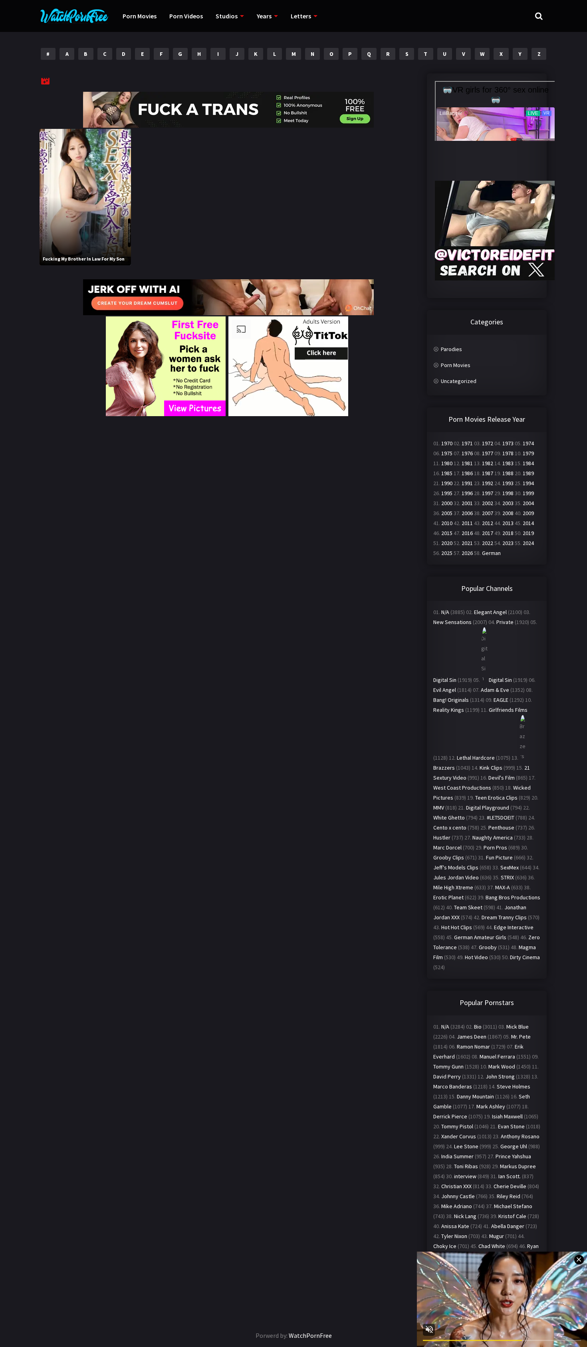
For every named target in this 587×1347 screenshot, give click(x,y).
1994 (528, 483)
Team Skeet (468, 907)
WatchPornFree (310, 1335)
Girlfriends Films (508, 709)
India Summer (457, 1156)
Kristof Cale (512, 1216)
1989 (528, 473)
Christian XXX (456, 1186)
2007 (487, 513)
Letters (301, 16)
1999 (528, 493)
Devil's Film (501, 777)
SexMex (509, 867)
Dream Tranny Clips (504, 917)
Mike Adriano (456, 1206)
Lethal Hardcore (476, 757)
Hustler (441, 837)
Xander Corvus (458, 1136)
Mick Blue (517, 1026)
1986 (467, 473)
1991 (467, 483)
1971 (467, 443)
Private (505, 622)
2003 (508, 503)
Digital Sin (444, 679)
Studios (227, 16)
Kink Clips (491, 767)
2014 (528, 523)
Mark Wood (501, 1066)
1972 (487, 443)
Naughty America (492, 837)
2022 (487, 543)
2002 (487, 503)
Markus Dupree (518, 1166)
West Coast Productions (462, 787)
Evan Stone (511, 1126)
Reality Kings (448, 709)
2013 (508, 523)
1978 (508, 453)
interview (465, 1176)
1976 (467, 453)
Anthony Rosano (520, 1136)
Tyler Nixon (454, 1236)
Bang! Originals (451, 699)
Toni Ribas (466, 1166)
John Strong (500, 1076)
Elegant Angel (490, 612)
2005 (446, 513)
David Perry (447, 1076)
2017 (487, 533)
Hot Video (476, 957)
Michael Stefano (513, 1206)
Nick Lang (465, 1216)
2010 (446, 523)
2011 (467, 523)
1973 (508, 443)
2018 (508, 533)
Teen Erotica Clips (496, 797)
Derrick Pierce (450, 1116)
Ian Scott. (509, 1176)
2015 (446, 533)
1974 (528, 443)
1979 (528, 453)
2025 (446, 553)
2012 (487, 523)
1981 (467, 463)
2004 (528, 503)
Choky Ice (444, 1246)
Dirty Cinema (525, 957)
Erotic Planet (448, 897)
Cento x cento (449, 827)
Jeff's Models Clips (455, 867)
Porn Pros (495, 847)
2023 (508, 543)
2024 (528, 543)
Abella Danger (507, 1226)
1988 (508, 473)
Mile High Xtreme (453, 887)
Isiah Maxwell (507, 1116)
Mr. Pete (521, 1036)
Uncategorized (458, 381)
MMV (438, 807)
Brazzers (444, 767)
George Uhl (513, 1146)
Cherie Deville (510, 1186)
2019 (528, 533)
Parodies (451, 349)
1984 (528, 463)
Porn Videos (186, 16)
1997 (487, 493)
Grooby (488, 947)
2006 (467, 513)
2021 (467, 543)
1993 (508, 483)
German (491, 553)
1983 (508, 463)
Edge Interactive (513, 927)
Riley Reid (508, 1196)
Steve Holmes (513, 1086)
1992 (487, 483)
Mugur (496, 1236)
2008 (508, 513)
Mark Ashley (490, 1106)
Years (264, 16)
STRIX (507, 877)
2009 (528, 513)
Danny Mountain (475, 1096)
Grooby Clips (448, 857)
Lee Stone (466, 1146)
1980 (446, 463)
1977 (487, 453)
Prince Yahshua (513, 1156)
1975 (446, 453)
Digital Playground (487, 807)
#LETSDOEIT (500, 817)
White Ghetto (449, 817)
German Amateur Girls (480, 937)
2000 (446, 503)
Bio (478, 1026)
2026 (467, 553)
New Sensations (452, 622)
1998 (508, 493)
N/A (445, 612)
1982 (487, 463)
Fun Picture (499, 857)
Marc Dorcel (447, 847)
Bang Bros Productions (513, 897)
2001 (467, 503)
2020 (446, 543)
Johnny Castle (458, 1196)
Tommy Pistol (457, 1126)
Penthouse (501, 827)
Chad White (491, 1246)
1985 (446, 473)
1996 (467, 493)
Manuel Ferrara (497, 1056)
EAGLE (501, 699)
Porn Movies (140, 16)
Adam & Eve (495, 689)
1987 (487, 473)
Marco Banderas (452, 1086)
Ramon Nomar (473, 1046)
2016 (467, 533)
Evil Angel (444, 689)
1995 (446, 493)
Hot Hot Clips (456, 927)
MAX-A (502, 887)
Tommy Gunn (448, 1066)
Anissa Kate (455, 1226)
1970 (446, 443)
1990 (446, 483)
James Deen (471, 1036)
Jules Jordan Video (456, 877)
